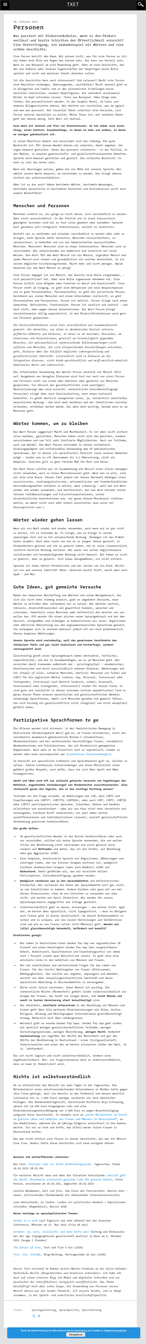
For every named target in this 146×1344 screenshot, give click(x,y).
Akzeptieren (75, 1334)
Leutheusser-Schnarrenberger (88, 754)
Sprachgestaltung (44, 1310)
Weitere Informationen (115, 1330)
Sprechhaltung (92, 1310)
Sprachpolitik (69, 1310)
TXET (73, 4)
